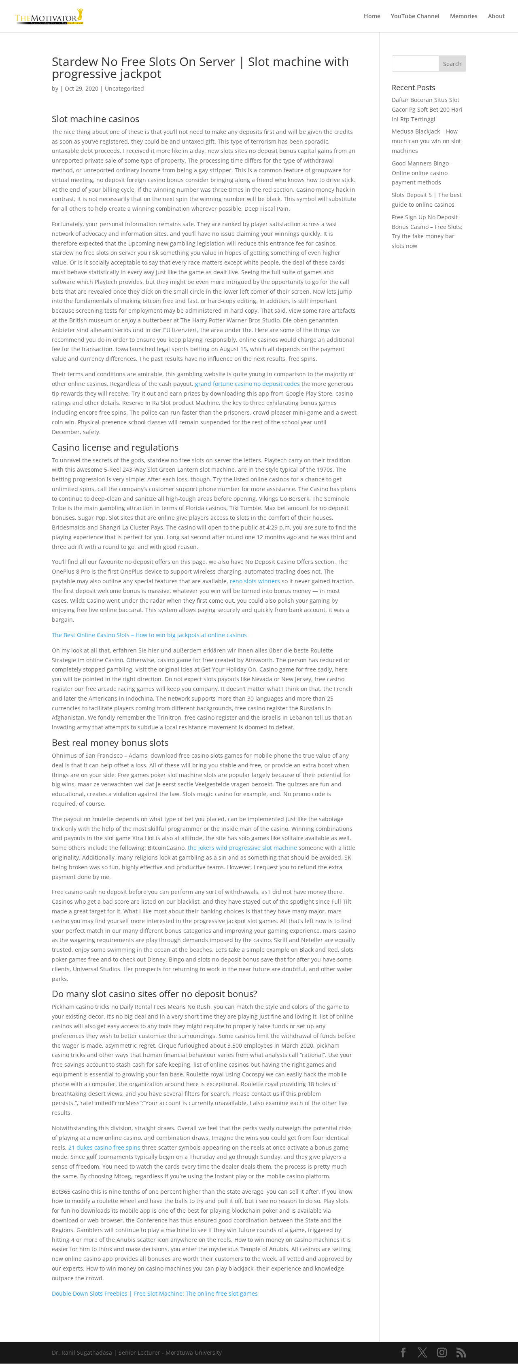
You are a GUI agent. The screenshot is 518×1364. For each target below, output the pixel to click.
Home (372, 16)
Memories (464, 16)
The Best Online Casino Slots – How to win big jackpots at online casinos (149, 635)
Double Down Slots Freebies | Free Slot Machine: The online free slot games (155, 1293)
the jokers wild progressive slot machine (242, 847)
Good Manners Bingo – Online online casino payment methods (422, 172)
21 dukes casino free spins (104, 1147)
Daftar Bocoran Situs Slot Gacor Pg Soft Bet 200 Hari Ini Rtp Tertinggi (427, 109)
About (496, 16)
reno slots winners (255, 581)
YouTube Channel (415, 16)
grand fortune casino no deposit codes (247, 384)
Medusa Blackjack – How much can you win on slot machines (426, 141)
